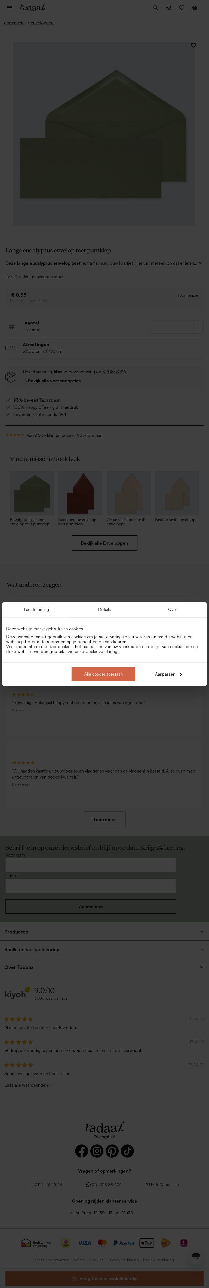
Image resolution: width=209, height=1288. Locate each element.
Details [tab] (104, 609)
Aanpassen (165, 673)
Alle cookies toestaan (103, 673)
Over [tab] (172, 609)
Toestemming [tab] (36, 609)
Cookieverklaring (101, 651)
